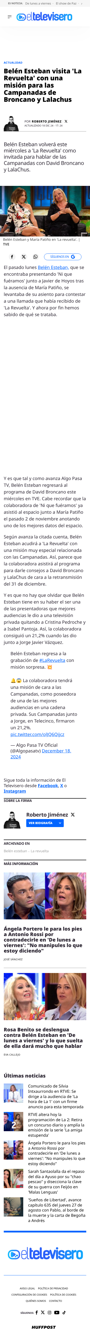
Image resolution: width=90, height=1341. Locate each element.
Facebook (48, 785)
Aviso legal (27, 1288)
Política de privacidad (53, 1288)
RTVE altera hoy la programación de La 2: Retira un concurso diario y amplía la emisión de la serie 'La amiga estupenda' (56, 1125)
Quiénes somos (36, 1301)
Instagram (15, 791)
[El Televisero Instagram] (49, 1313)
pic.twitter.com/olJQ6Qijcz (37, 734)
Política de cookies (63, 1294)
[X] (66, 121)
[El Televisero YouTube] (57, 1313)
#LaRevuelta (52, 660)
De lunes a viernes (38, 3)
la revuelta (40, 851)
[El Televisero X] (43, 1313)
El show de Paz (66, 3)
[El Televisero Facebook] (37, 1313)
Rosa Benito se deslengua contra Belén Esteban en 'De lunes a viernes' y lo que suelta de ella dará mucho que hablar (43, 1037)
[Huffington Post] (43, 1328)
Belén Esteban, (53, 267)
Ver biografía (40, 823)
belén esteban (15, 851)
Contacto (55, 1301)
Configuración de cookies (29, 1294)
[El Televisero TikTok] (64, 1313)
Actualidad (13, 63)
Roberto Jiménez (47, 121)
